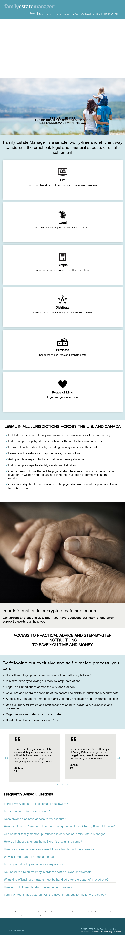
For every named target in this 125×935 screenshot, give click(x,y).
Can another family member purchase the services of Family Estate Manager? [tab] (55, 834)
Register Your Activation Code (84, 14)
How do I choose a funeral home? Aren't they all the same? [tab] (43, 841)
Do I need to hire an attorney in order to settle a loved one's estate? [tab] (48, 872)
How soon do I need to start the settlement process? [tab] (39, 887)
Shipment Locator (51, 14)
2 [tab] (63, 785)
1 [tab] (58, 785)
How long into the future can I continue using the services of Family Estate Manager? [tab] (60, 826)
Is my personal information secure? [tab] (27, 811)
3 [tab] (68, 785)
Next (118, 758)
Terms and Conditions (90, 931)
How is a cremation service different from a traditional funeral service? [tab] (50, 849)
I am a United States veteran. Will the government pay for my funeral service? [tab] (55, 894)
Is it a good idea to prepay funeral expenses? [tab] (33, 864)
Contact (30, 13)
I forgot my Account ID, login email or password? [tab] (36, 803)
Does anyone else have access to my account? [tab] (35, 818)
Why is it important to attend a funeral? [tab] (29, 856)
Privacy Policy (106, 931)
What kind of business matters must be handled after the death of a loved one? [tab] (56, 879)
